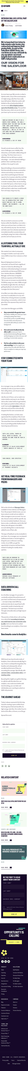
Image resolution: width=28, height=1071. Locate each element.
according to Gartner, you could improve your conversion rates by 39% (13, 622)
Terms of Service (18, 750)
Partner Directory (17, 1010)
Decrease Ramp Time (18, 975)
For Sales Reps (16, 978)
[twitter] (2, 766)
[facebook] (5, 766)
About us (15, 1002)
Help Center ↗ (4, 1018)
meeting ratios (5, 675)
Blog (2, 1002)
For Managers (16, 981)
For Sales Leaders (17, 983)
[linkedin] (9, 766)
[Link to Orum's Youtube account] (8, 961)
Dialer (2, 969)
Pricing (2, 994)
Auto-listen (15, 406)
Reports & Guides (5, 1005)
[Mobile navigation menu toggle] (24, 6)
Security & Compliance (4, 990)
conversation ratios (17, 673)
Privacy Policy (8, 751)
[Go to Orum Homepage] (5, 6)
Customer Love (4, 1016)
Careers (15, 1005)
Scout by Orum (4, 981)
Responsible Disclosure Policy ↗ (5, 1041)
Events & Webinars (5, 1010)
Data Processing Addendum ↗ (5, 1037)
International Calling (6, 986)
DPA (9, 1063)
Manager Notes (19, 507)
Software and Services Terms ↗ (5, 1029)
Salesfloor (3, 975)
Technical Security (5, 1045)
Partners (15, 1007)
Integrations (4, 983)
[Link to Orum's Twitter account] (2, 961)
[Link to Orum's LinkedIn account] (5, 961)
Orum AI (3, 978)
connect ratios (5, 673)
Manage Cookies (16, 1063)
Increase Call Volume (18, 972)
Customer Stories (5, 1013)
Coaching (3, 972)
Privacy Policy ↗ (5, 1033)
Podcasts (3, 1007)
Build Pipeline (16, 969)
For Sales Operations (18, 986)
